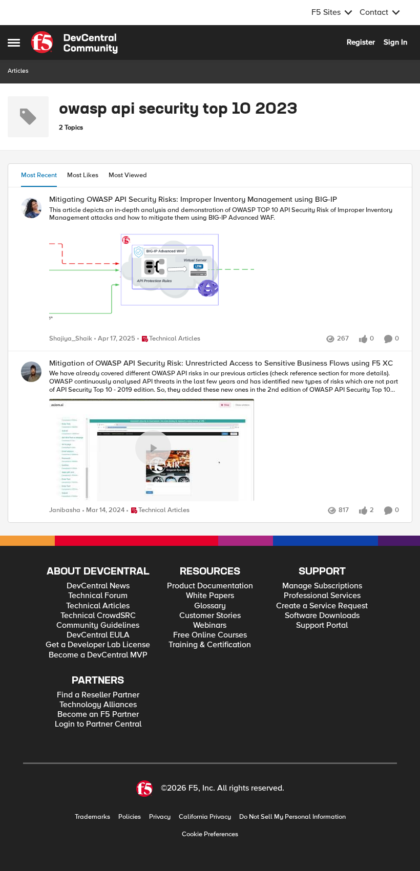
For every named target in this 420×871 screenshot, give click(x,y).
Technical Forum (98, 596)
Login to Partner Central (98, 724)
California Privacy (205, 817)
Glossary (210, 606)
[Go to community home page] (74, 42)
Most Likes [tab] (82, 175)
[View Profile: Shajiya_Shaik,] (31, 208)
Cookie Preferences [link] (210, 834)
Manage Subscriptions (322, 586)
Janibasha (64, 510)
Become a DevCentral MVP (98, 655)
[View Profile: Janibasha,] (31, 372)
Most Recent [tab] (39, 175)
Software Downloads (322, 616)
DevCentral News (98, 586)
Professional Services (322, 596)
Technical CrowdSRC (98, 616)
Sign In (395, 42)
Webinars (209, 625)
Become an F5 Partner (98, 714)
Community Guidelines (97, 625)
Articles (18, 71)
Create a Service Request (322, 606)
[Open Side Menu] (14, 42)
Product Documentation (210, 586)
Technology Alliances (98, 705)
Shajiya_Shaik (70, 339)
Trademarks (92, 817)
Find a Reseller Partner (98, 695)
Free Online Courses (210, 635)
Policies (129, 817)
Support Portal (322, 625)
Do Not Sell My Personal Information (292, 817)
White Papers (210, 596)
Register (361, 42)
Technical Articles (98, 606)
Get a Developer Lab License (98, 645)
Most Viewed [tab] (128, 175)
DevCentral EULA (98, 635)
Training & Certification (210, 645)
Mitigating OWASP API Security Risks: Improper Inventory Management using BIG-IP (193, 199)
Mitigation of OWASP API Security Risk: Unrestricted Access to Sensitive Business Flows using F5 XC (221, 363)
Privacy (160, 817)
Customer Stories (210, 616)
